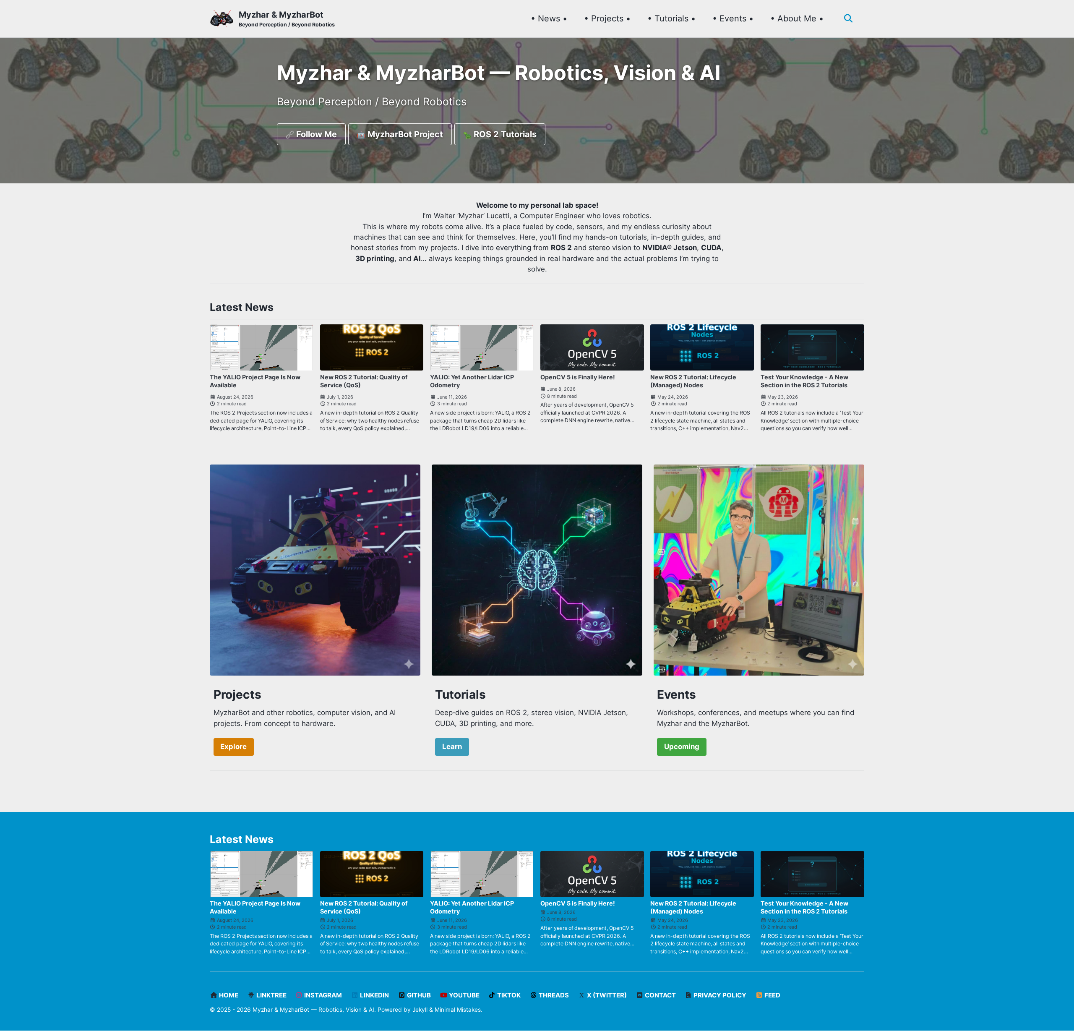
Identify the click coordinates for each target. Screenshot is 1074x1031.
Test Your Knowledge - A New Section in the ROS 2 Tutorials (804, 381)
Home (228, 995)
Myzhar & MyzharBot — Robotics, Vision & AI (313, 1009)
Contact (660, 995)
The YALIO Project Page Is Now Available (255, 381)
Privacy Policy (719, 995)
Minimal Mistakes (458, 1009)
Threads (553, 995)
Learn (452, 746)
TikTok (508, 995)
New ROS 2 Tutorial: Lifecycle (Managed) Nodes (693, 381)
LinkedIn (374, 995)
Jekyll (420, 1009)
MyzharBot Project (404, 134)
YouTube (464, 995)
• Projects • (607, 18)
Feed (771, 995)
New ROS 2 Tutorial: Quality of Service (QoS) (364, 381)
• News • (549, 18)
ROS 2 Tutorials (504, 134)
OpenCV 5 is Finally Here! (577, 377)
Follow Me (315, 134)
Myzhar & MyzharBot (287, 19)
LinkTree (271, 995)
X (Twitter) (606, 995)
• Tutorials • (671, 18)
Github (418, 995)
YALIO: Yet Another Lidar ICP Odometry (472, 381)
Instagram (322, 995)
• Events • (732, 18)
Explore (233, 746)
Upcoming (681, 746)
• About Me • (797, 18)
